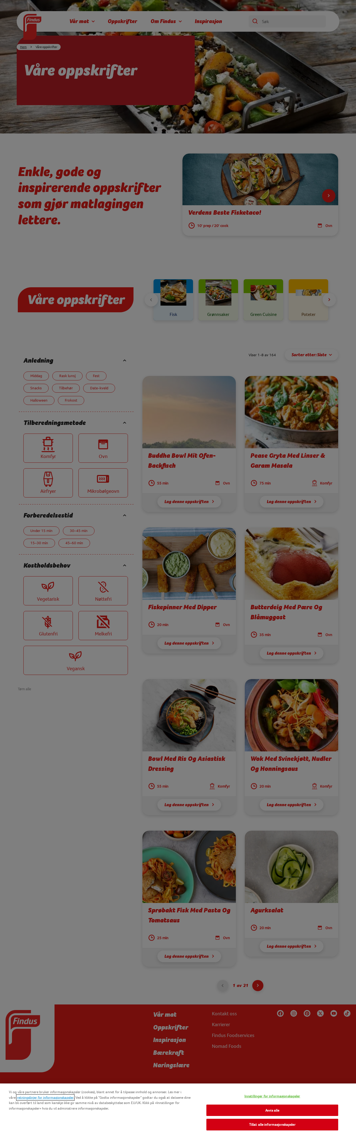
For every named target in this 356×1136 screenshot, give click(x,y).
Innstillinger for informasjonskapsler (272, 1096)
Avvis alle (272, 1110)
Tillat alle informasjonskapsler (272, 1124)
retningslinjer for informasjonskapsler (45, 1097)
